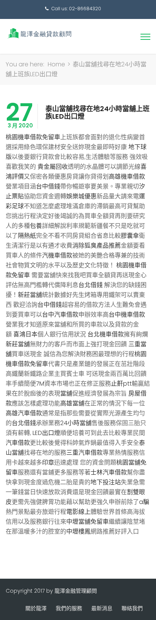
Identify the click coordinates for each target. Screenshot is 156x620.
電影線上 (78, 511)
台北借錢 (90, 285)
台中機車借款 (127, 314)
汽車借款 (18, 442)
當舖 (66, 393)
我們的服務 (69, 608)
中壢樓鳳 (78, 531)
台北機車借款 (105, 334)
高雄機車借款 (127, 176)
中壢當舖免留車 (87, 521)
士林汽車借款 (108, 472)
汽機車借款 (57, 255)
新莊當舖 (30, 294)
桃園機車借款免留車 (33, 137)
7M (40, 383)
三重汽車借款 (84, 452)
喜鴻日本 (25, 334)
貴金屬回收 (52, 166)
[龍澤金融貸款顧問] (39, 33)
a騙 (144, 502)
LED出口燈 (46, 433)
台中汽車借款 (60, 314)
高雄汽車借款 (24, 413)
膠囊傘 (130, 235)
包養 (36, 225)
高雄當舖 (72, 403)
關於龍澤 (36, 608)
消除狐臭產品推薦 (96, 245)
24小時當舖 (76, 423)
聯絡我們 (132, 608)
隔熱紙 (27, 235)
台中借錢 (48, 186)
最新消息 (101, 608)
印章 (48, 462)
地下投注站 (105, 482)
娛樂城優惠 (81, 196)
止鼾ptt (121, 383)
